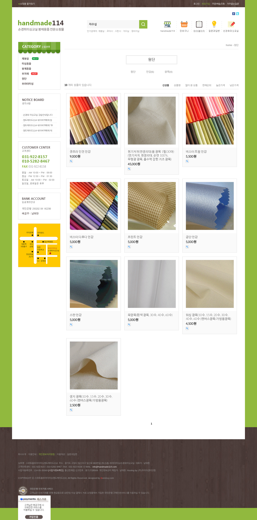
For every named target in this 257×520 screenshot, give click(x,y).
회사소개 (22, 454)
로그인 (197, 4)
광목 (167, 71)
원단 (236, 45)
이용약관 (61, 454)
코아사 (110, 31)
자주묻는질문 (233, 4)
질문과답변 (72, 454)
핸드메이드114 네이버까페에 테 (37, 130)
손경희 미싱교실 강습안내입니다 (37, 115)
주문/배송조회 (218, 4)
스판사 (118, 31)
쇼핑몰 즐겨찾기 (26, 4)
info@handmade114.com (105, 467)
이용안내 (32, 454)
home (229, 45)
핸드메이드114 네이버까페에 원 (37, 120)
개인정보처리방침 (47, 454)
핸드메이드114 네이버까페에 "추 (38, 125)
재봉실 (101, 31)
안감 (148, 71)
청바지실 (135, 31)
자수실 (126, 31)
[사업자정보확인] (55, 470)
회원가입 (206, 4)
